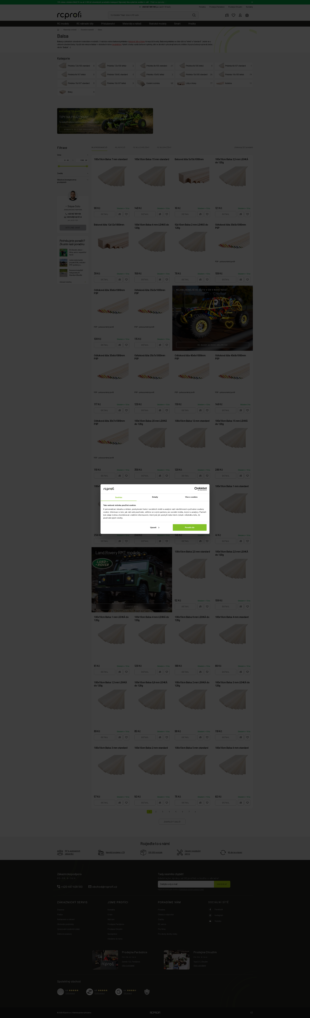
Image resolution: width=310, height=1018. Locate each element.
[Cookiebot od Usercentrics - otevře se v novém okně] (196, 489)
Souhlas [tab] (118, 497)
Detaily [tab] (155, 497)
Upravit (153, 527)
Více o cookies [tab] (191, 497)
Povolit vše (189, 527)
